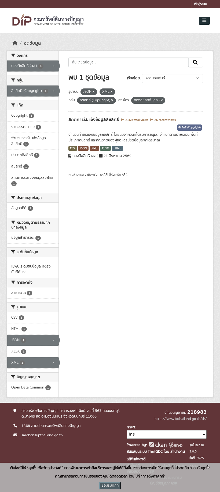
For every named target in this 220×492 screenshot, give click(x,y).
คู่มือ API (120, 174)
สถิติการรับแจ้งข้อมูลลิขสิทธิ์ (94, 119)
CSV (72, 148)
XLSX (105, 148)
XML (94, 148)
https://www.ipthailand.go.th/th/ (181, 419)
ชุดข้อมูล (32, 43)
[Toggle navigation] (204, 21)
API (106, 174)
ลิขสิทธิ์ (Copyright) (189, 127)
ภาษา (131, 427)
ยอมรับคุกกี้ (110, 485)
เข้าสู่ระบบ (200, 4)
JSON (83, 148)
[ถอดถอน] (93, 92)
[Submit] (195, 62)
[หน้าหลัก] (15, 43)
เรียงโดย (133, 78)
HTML (117, 148)
